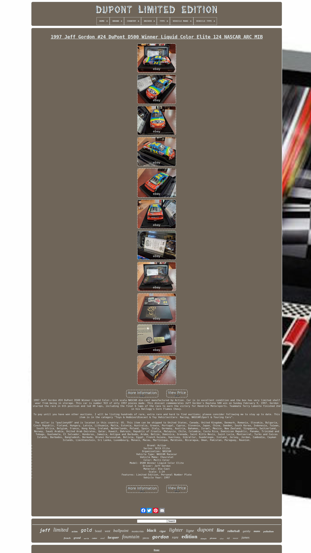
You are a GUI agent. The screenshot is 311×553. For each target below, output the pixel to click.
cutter (94, 538)
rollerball (233, 531)
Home (157, 550)
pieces (146, 538)
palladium (268, 531)
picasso (213, 538)
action (75, 531)
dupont (205, 529)
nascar (235, 538)
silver (222, 539)
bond (98, 531)
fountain (130, 536)
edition (189, 536)
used (102, 538)
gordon (160, 537)
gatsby (246, 531)
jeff (45, 530)
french (67, 538)
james (245, 537)
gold (86, 530)
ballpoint (120, 530)
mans (257, 531)
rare (175, 537)
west (107, 531)
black (151, 530)
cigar (163, 531)
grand (77, 537)
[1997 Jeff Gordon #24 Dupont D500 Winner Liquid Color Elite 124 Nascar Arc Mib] (156, 58)
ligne (190, 531)
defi (228, 538)
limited (60, 530)
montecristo (138, 531)
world (86, 539)
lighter (176, 530)
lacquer (113, 537)
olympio (204, 539)
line (220, 530)
